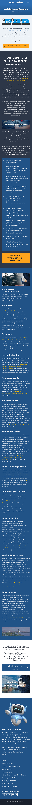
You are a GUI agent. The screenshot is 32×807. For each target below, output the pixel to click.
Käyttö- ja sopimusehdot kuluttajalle (14, 775)
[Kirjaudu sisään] (25, 2)
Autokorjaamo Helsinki (10, 778)
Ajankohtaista (7, 769)
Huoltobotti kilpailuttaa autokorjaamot (16, 31)
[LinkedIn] (9, 794)
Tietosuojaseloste (8, 772)
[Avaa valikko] (28, 2)
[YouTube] (12, 794)
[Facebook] (3, 794)
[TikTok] (16, 794)
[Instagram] (6, 794)
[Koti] (10, 11)
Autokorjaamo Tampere (10, 786)
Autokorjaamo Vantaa (9, 783)
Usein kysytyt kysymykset (11, 766)
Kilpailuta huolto (7, 764)
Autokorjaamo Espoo (9, 781)
